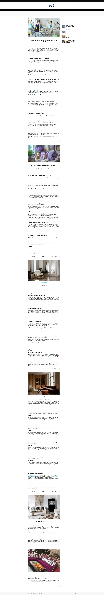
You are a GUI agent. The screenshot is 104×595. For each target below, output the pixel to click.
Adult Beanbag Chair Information (44, 521)
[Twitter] (54, 256)
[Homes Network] (52, 5)
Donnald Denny (33, 368)
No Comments (46, 166)
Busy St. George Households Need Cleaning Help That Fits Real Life (44, 41)
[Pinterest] (55, 256)
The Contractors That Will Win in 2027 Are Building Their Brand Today (70, 41)
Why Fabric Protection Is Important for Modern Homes (44, 165)
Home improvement (44, 282)
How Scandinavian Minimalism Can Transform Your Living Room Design (44, 284)
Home (44, 163)
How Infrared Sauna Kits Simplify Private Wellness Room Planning (70, 36)
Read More (43, 256)
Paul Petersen (33, 256)
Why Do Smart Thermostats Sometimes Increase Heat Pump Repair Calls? (70, 32)
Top (75, 593)
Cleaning (44, 38)
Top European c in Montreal (44, 398)
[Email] (56, 256)
